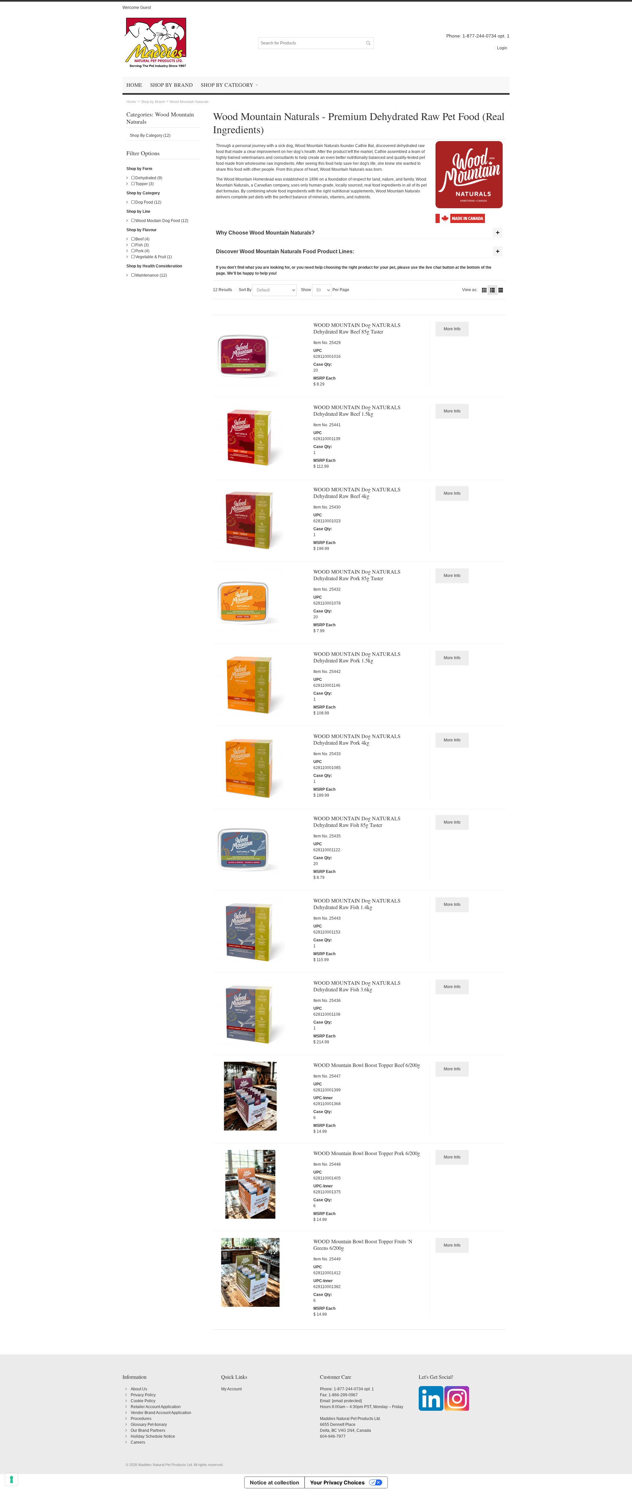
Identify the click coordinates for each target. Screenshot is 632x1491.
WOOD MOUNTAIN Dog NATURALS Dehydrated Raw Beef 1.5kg (357, 410)
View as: (469, 289)
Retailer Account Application (156, 1406)
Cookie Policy (143, 1401)
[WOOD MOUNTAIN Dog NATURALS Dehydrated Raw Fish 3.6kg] (261, 1014)
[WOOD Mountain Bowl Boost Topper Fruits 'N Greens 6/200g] (261, 1272)
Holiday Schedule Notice (153, 1436)
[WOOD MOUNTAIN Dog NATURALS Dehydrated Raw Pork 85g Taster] (261, 602)
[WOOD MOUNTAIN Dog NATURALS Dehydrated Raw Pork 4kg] (261, 767)
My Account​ (231, 1389)
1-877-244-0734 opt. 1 (354, 1389)
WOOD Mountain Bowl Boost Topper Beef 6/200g (366, 1064)
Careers (138, 1442)
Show (306, 289)
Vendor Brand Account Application (161, 1412)
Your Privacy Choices (337, 1482)
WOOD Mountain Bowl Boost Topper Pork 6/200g (366, 1153)
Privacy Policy (143, 1395)
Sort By (245, 289)
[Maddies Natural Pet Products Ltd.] (155, 43)
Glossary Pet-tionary (149, 1424)
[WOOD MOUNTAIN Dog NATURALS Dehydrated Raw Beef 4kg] (261, 520)
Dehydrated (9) (148, 178)
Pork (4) (141, 251)
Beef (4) (141, 239)
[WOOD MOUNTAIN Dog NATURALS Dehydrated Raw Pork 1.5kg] (261, 685)
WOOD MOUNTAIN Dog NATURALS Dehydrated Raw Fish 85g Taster (357, 821)
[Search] (368, 43)
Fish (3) (141, 245)
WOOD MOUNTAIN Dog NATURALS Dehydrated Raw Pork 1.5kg (357, 657)
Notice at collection (274, 1482)
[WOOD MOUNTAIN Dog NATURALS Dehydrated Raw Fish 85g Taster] (261, 849)
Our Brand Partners (148, 1430)
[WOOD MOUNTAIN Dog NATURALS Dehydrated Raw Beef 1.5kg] (261, 438)
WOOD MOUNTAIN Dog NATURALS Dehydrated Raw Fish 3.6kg (357, 986)
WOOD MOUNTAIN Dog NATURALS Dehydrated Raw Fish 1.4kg (357, 903)
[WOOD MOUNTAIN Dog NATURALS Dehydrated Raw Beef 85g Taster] (261, 356)
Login (502, 48)
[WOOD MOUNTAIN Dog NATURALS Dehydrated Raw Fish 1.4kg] (261, 931)
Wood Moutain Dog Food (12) (161, 220)
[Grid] (484, 290)
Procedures (141, 1418)
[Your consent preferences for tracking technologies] (11, 1479)
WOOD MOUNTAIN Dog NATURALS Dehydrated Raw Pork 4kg (357, 739)
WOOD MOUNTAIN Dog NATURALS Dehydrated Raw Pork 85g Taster (357, 575)
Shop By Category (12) (150, 135)
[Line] (501, 290)
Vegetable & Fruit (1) (153, 257)
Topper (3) (144, 184)
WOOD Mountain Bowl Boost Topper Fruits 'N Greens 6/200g (362, 1244)
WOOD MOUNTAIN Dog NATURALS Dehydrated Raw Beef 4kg (357, 492)
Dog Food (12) (147, 202)
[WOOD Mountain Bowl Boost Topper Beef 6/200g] (261, 1096)
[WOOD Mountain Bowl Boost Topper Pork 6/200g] (261, 1184)
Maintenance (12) (150, 275)
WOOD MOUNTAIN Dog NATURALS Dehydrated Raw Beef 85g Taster (357, 328)
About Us (139, 1389)
